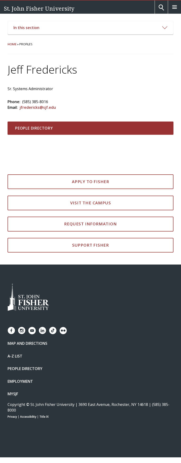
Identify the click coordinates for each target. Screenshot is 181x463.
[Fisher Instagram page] (21, 330)
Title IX (44, 417)
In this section (26, 27)
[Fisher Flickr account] (63, 330)
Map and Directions (27, 343)
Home (12, 44)
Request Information (90, 224)
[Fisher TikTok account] (53, 330)
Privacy (12, 417)
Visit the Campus (90, 203)
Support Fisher (90, 245)
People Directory (34, 128)
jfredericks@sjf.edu (38, 107)
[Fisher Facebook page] (11, 330)
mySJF (13, 393)
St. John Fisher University (39, 8)
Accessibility (28, 417)
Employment (20, 381)
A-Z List (15, 356)
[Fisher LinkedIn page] (42, 330)
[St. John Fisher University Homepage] (28, 297)
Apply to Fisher (90, 181)
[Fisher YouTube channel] (32, 330)
